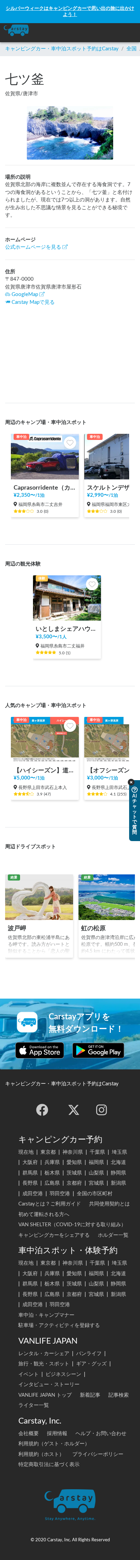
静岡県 (118, 1173)
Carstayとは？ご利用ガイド (49, 1203)
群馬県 (30, 1173)
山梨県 (96, 1173)
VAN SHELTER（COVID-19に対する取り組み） (72, 1224)
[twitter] (74, 1110)
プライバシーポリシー (97, 1454)
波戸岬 (17, 928)
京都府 (74, 1183)
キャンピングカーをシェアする (54, 1235)
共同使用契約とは (109, 1203)
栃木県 (52, 1173)
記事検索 (118, 1395)
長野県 (30, 1183)
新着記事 (90, 1395)
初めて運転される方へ (43, 1214)
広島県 (52, 1183)
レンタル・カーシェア (43, 1353)
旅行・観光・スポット (43, 1363)
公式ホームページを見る (33, 247)
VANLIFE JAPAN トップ (45, 1395)
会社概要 (28, 1433)
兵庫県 (52, 1162)
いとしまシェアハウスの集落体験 (67, 629)
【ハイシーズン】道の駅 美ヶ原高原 (45, 770)
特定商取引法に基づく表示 (49, 1464)
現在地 (26, 1152)
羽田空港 (60, 1193)
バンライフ (89, 1353)
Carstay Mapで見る (33, 302)
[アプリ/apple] (39, 1050)
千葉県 (97, 1152)
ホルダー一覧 (113, 1235)
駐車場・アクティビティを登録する (59, 1325)
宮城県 (96, 1183)
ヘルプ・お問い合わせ (100, 1433)
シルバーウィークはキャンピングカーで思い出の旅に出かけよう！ (70, 11)
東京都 (48, 1152)
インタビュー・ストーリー (49, 1384)
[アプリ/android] (98, 1050)
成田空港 (32, 1193)
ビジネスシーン (63, 1374)
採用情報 (57, 1433)
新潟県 (118, 1183)
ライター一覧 (33, 1405)
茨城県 (74, 1173)
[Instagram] (101, 1110)
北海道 (118, 1162)
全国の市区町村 (94, 1193)
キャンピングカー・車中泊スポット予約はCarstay (62, 48)
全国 (131, 48)
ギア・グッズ (91, 1363)
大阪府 (30, 1162)
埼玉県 (119, 1152)
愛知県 (74, 1162)
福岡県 (96, 1162)
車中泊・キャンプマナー (46, 1315)
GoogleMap (25, 294)
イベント (28, 1374)
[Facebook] (42, 1110)
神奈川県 (73, 1152)
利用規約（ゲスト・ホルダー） (54, 1443)
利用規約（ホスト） (41, 1454)
